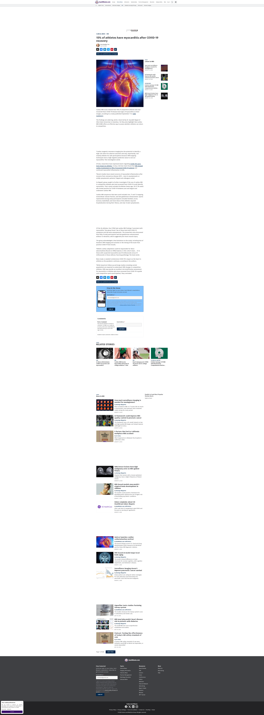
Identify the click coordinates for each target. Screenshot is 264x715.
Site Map (148, 709)
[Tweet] (108, 49)
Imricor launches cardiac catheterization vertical (124, 538)
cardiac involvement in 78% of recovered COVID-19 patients (115, 168)
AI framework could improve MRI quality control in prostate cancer (152, 76)
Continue (122, 329)
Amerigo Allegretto (121, 404)
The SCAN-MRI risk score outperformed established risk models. (125, 626)
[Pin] (112, 49)
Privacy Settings (122, 709)
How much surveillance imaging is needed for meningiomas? (151, 67)
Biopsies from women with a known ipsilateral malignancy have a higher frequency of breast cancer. (128, 476)
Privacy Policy (112, 709)
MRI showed (139, 166)
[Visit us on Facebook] (126, 706)
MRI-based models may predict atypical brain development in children (126, 486)
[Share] (101, 49)
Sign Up (111, 309)
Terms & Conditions (132, 709)
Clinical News (100, 34)
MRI (108, 34)
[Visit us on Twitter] (129, 706)
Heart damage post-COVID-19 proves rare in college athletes (141, 363)
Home (153, 709)
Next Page (111, 652)
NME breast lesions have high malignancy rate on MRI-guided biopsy (151, 95)
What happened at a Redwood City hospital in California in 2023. (127, 439)
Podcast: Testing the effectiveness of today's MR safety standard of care (128, 635)
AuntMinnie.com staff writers (123, 506)
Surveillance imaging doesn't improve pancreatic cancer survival (128, 569)
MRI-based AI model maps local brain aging (127, 554)
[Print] (97, 49)
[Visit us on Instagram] (137, 706)
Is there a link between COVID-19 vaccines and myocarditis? (102, 363)
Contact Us (141, 709)
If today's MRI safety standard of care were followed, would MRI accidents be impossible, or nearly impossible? (128, 643)
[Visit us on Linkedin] (133, 706)
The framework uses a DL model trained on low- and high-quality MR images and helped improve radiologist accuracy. (128, 424)
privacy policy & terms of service (127, 305)
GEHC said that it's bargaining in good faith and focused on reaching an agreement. (128, 509)
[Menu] (175, 2)
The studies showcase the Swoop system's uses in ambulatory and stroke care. (128, 612)
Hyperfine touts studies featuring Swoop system (127, 606)
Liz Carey (118, 436)
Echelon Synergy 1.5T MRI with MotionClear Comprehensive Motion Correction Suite (151, 86)
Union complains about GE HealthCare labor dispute (124, 503)
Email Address (111, 294)
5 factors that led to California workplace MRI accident (126, 432)
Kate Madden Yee (104, 44)
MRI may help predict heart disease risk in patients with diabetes (128, 620)
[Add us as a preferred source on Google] (115, 49)
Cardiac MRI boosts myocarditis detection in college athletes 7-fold (121, 363)
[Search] (172, 2)
